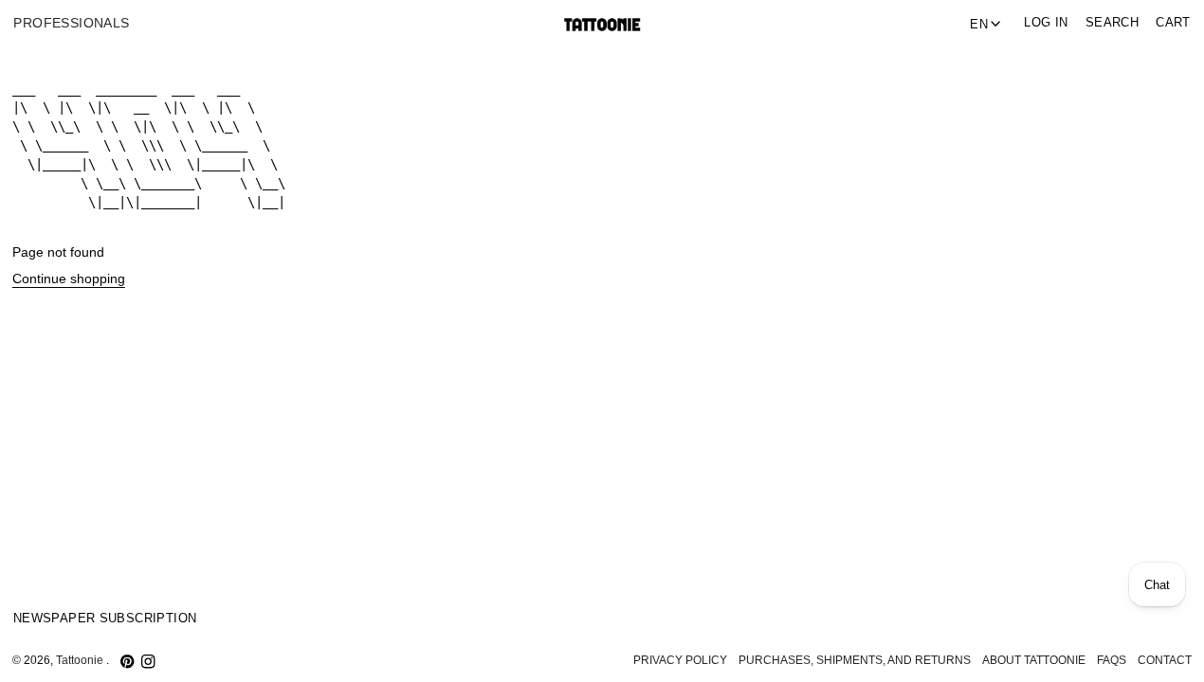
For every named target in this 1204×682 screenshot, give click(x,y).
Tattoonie (81, 660)
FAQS (1111, 660)
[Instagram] (148, 661)
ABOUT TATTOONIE (1033, 660)
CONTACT (1165, 660)
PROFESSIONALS (71, 23)
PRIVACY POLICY (680, 660)
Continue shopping (68, 279)
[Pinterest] (127, 661)
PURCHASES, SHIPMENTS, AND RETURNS (855, 660)
